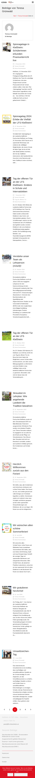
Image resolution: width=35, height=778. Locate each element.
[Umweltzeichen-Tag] (6, 654)
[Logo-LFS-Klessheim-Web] (4, 2)
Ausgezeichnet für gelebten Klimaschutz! (14, 739)
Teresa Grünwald (19, 66)
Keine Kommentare (20, 68)
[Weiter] (30, 709)
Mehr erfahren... (20, 774)
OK (10, 774)
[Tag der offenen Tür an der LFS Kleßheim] (6, 336)
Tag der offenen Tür (20, 199)
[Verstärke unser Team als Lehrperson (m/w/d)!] (6, 259)
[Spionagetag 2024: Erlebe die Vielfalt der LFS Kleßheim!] (6, 119)
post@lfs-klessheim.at (11, 724)
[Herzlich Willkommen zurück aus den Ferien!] (6, 467)
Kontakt (4, 761)
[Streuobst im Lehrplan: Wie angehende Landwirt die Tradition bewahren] (6, 396)
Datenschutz (6, 757)
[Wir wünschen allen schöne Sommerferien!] (6, 528)
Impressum (5, 753)
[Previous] (4, 709)
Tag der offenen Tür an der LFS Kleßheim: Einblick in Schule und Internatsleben (23, 185)
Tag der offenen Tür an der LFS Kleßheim (23, 336)
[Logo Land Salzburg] (11, 2)
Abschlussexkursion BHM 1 (10, 746)
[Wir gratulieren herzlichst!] (6, 590)
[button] (33, 2)
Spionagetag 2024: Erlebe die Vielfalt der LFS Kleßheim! (22, 119)
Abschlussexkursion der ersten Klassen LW (15, 744)
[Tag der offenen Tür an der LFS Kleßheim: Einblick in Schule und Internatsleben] (6, 181)
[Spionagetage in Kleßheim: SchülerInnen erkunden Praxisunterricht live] (6, 47)
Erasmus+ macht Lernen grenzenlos (13, 741)
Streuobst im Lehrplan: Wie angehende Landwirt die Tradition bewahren (22, 399)
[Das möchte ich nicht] (33, 772)
